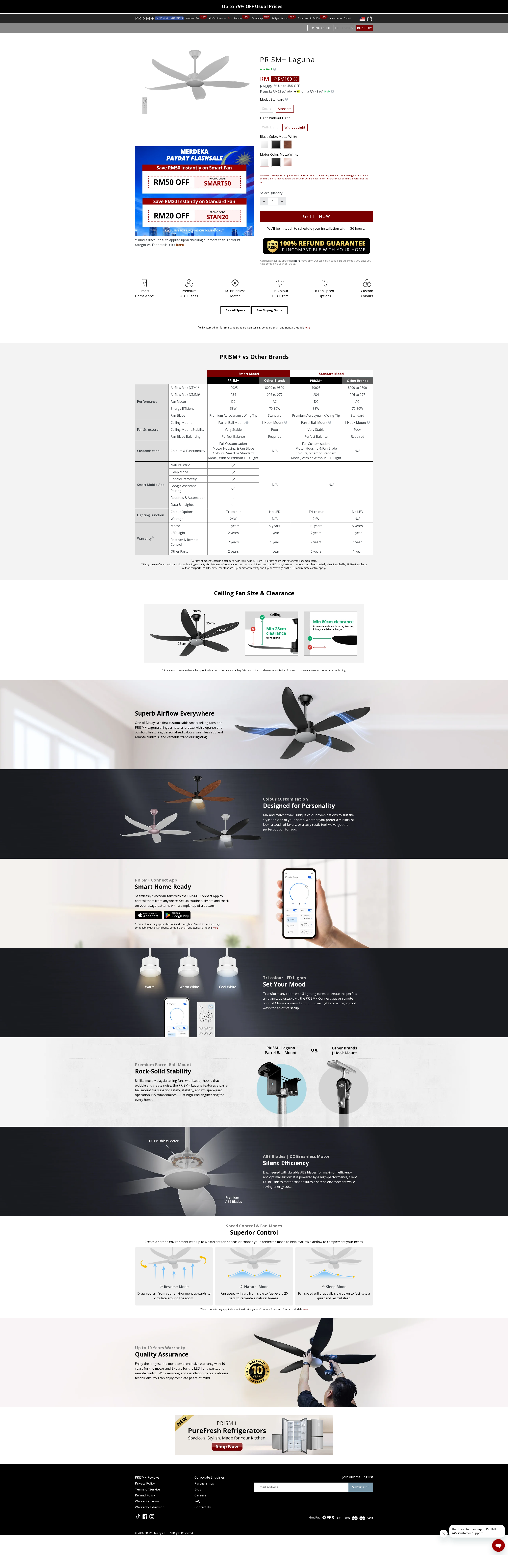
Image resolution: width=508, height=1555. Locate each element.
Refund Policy (145, 1495)
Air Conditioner (217, 18)
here (180, 245)
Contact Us (202, 1507)
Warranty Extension (150, 1507)
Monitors (190, 18)
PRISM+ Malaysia (155, 1533)
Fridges (275, 18)
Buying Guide (320, 28)
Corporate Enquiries (209, 1477)
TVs (197, 18)
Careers (200, 1495)
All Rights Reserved (181, 1533)
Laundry (238, 18)
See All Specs (235, 310)
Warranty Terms (147, 1501)
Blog (197, 1489)
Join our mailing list (357, 1477)
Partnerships (204, 1483)
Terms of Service (147, 1489)
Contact (347, 18)
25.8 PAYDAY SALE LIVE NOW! (252, 7)
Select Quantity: (271, 193)
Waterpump (257, 18)
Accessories (336, 18)
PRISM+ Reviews (147, 1477)
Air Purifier (315, 18)
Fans (230, 18)
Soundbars (303, 18)
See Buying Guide (269, 310)
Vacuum (284, 18)
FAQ (197, 1501)
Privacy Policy (145, 1483)
